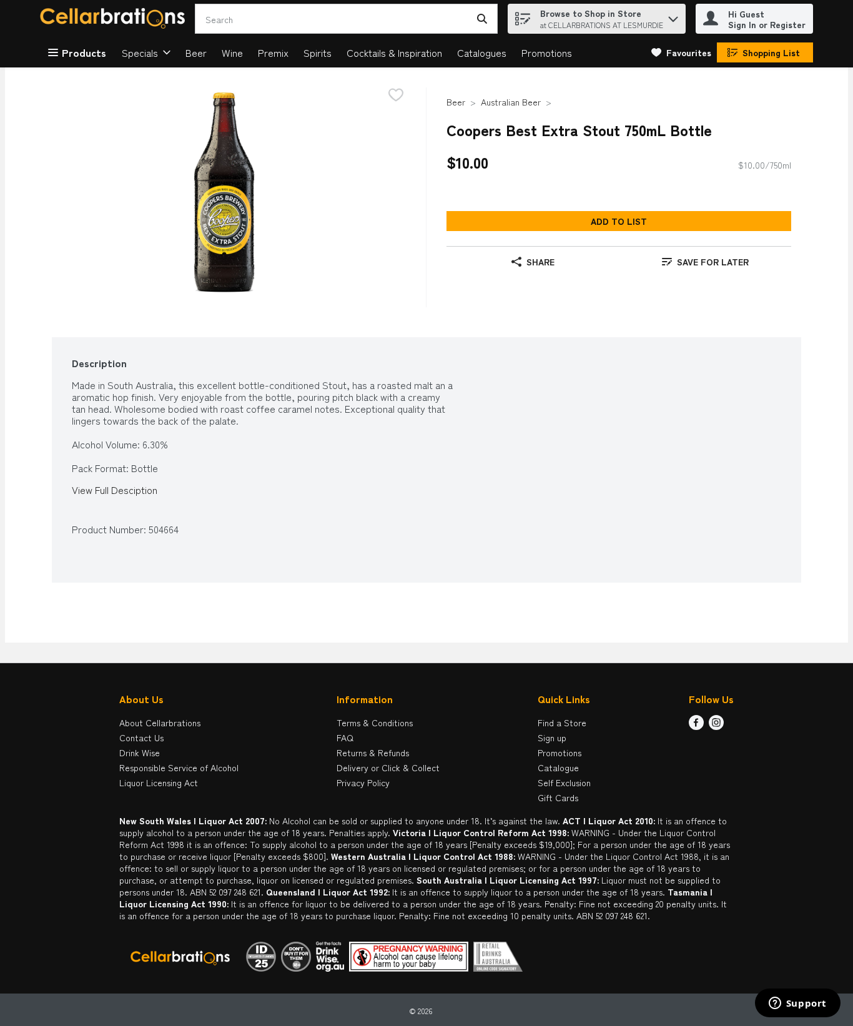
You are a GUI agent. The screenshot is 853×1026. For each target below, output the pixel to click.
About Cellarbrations (159, 722)
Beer (196, 52)
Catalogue (558, 767)
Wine (232, 52)
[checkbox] (396, 95)
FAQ (345, 737)
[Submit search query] (482, 19)
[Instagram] (716, 725)
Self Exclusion (564, 782)
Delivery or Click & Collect (388, 767)
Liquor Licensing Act (158, 782)
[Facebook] (696, 725)
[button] (673, 15)
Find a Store (562, 722)
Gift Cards (558, 797)
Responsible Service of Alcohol (179, 767)
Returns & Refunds (373, 752)
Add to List (619, 221)
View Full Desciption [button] (114, 490)
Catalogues (481, 52)
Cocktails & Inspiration (394, 52)
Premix (273, 52)
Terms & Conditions (375, 722)
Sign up (552, 737)
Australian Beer (511, 102)
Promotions (546, 52)
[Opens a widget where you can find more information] (797, 1004)
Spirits (317, 52)
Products (84, 52)
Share (540, 261)
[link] (681, 52)
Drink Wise (139, 752)
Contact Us (141, 737)
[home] (115, 19)
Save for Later (713, 261)
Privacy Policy (363, 782)
